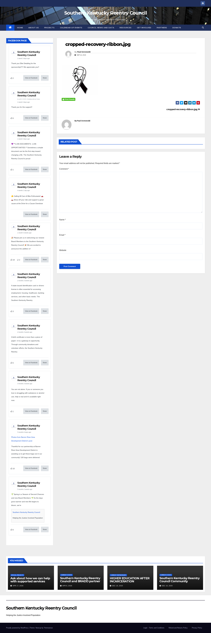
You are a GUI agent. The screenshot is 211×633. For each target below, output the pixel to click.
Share (45, 78)
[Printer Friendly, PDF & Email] (68, 99)
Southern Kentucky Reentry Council (105, 13)
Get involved (144, 28)
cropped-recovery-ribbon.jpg (182, 109)
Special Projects (17, 575)
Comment (64, 169)
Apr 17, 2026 (18, 586)
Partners (162, 28)
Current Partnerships (118, 575)
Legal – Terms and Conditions (153, 628)
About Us (33, 28)
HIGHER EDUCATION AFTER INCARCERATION (129, 579)
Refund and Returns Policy (178, 628)
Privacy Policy (197, 628)
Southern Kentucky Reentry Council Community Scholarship (179, 581)
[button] (203, 28)
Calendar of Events (71, 28)
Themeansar (48, 628)
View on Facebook (31, 78)
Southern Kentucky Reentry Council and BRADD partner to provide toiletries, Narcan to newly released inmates (80, 582)
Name (62, 220)
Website (62, 250)
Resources (126, 28)
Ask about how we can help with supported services (30, 579)
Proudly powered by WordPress (17, 628)
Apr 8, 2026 (67, 586)
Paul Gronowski (83, 52)
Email (62, 235)
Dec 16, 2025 (117, 586)
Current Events (66, 575)
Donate (176, 28)
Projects (49, 28)
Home (20, 28)
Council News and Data (101, 28)
